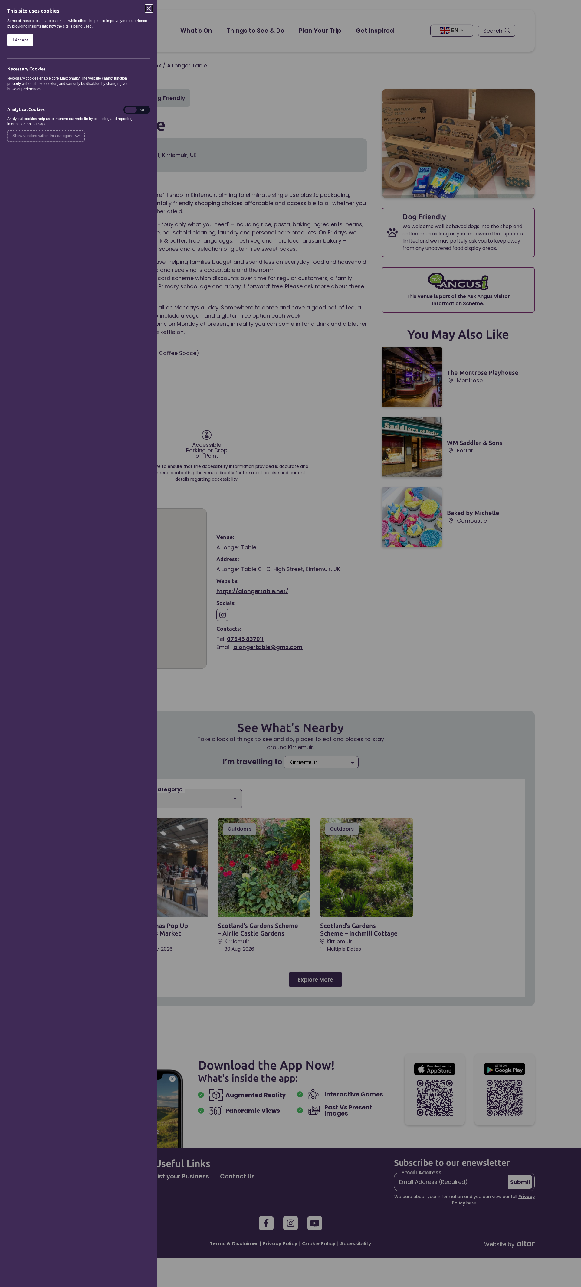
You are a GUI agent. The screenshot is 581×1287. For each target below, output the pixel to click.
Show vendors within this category (42, 136)
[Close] (149, 8)
